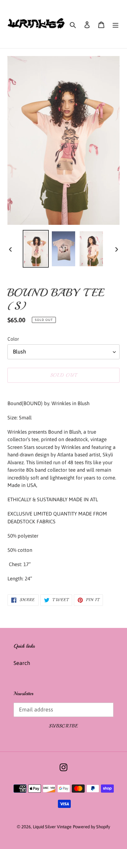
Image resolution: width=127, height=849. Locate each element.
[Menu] (115, 24)
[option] (36, 248)
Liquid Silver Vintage (52, 826)
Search (22, 663)
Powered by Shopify (91, 826)
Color (13, 339)
